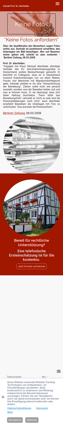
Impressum (42, 408)
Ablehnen (32, 420)
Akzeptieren (14, 420)
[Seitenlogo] (17, 8)
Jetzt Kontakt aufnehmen (31, 266)
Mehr (10, 412)
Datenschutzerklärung (19, 408)
